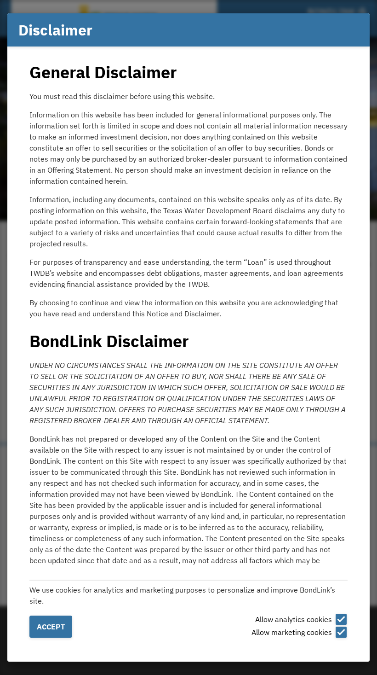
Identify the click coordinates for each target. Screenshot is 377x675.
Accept (51, 626)
